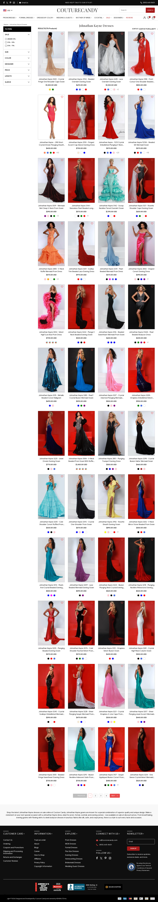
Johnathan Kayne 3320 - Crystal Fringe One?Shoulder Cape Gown (51, 80)
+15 (147, 153)
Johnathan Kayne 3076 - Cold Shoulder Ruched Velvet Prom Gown (81, 649)
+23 (117, 153)
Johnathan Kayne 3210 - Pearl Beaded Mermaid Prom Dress (111, 270)
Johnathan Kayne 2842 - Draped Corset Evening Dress (141, 270)
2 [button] (95, 796)
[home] (77, 10)
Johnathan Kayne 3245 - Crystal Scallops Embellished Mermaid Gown (51, 713)
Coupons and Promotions (13, 848)
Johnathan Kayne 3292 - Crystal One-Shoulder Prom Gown (81, 523)
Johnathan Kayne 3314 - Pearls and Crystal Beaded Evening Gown (51, 586)
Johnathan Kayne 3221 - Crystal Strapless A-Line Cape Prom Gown (111, 713)
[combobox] (137, 10)
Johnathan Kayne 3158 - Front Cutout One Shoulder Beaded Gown (141, 80)
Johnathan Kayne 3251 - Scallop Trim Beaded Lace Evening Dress (81, 270)
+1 (87, 216)
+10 (57, 153)
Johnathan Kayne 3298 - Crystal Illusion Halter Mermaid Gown (141, 460)
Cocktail (98, 18)
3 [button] (100, 796)
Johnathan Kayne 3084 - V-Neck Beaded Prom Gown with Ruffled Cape (81, 460)
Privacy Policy (39, 863)
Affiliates (37, 859)
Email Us (24, 3)
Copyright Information (43, 866)
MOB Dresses (70, 844)
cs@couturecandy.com (108, 840)
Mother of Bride (83, 18)
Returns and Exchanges (12, 857)
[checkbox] (18, 39)
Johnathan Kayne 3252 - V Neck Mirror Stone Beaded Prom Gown (141, 523)
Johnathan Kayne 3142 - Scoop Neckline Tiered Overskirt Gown (111, 207)
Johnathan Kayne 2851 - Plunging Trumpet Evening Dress (111, 460)
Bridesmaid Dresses (73, 863)
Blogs (36, 848)
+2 (118, 89)
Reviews (129, 18)
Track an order (40, 840)
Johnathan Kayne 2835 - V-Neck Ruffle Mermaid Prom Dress (51, 270)
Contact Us (7, 840)
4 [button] (106, 796)
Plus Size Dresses (72, 851)
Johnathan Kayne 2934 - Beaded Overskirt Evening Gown (81, 80)
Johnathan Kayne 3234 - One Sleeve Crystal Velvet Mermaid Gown (141, 776)
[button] (80, 796)
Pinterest (11, 3)
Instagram (14, 3)
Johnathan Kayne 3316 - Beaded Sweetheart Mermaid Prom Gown (111, 333)
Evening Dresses (71, 855)
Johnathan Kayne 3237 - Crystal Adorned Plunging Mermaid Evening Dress (111, 396)
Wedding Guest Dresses (74, 866)
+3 (58, 216)
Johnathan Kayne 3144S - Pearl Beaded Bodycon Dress (141, 333)
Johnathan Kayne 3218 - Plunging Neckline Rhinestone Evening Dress (141, 586)
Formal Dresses (26, 18)
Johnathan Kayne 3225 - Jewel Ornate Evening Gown (51, 460)
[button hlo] (50, 89)
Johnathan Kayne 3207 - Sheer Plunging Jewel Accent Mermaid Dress (141, 713)
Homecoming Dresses (73, 859)
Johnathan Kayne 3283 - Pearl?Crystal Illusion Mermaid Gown (81, 396)
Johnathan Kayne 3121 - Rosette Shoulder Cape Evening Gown (141, 207)
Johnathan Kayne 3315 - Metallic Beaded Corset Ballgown (51, 396)
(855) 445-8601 (149, 3)
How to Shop (39, 855)
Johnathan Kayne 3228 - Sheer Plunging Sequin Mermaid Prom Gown (81, 713)
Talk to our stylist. (84, 3)
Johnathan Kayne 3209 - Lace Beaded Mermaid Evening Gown (81, 586)
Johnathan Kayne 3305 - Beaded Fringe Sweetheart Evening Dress (51, 776)
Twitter (7, 3)
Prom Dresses (9, 18)
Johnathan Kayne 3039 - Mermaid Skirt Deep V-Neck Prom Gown (51, 207)
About (36, 844)
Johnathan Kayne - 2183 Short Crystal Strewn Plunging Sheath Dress (51, 143)
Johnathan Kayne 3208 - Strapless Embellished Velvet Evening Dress (141, 396)
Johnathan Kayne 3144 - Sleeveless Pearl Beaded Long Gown (81, 207)
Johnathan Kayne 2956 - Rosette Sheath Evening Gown (111, 523)
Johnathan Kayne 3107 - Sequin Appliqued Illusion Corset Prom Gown (111, 776)
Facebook (4, 3)
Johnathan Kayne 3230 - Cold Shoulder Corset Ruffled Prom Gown (51, 523)
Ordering (6, 844)
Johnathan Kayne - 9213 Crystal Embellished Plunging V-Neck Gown (111, 143)
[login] (144, 18)
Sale (108, 18)
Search (150, 10)
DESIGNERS (118, 18)
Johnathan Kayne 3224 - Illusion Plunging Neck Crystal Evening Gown (111, 586)
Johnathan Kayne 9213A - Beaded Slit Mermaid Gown (141, 143)
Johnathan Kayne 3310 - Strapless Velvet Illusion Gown (111, 649)
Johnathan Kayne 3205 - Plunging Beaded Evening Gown (51, 649)
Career (37, 851)
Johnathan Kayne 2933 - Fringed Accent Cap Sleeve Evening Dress (81, 143)
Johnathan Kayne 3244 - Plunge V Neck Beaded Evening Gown (81, 333)
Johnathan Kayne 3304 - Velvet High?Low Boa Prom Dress (51, 333)
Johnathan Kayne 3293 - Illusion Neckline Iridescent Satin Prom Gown (81, 776)
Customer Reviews (10, 861)
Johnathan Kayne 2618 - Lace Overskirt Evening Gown (111, 80)
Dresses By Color (45, 18)
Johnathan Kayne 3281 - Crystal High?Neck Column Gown (141, 649)
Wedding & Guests (64, 18)
